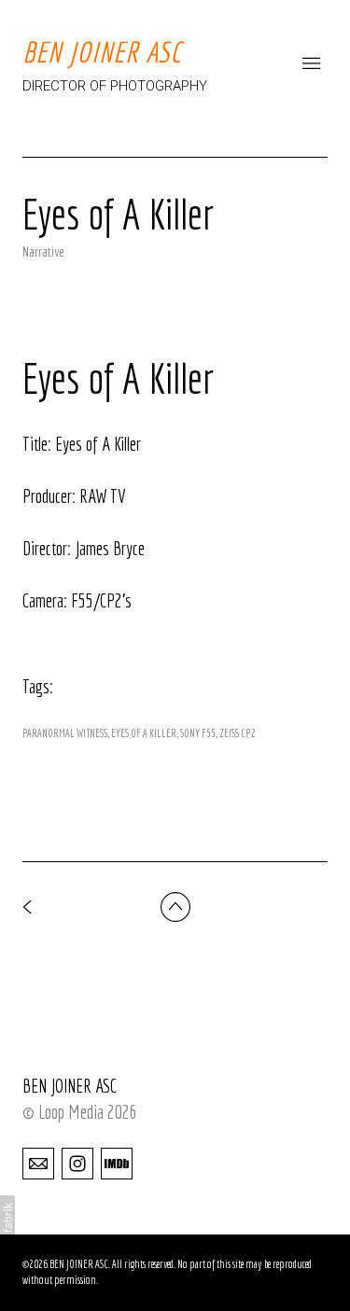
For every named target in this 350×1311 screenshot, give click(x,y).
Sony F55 (198, 733)
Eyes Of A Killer (143, 733)
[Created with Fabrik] (7, 1217)
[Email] (38, 1163)
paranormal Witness (64, 733)
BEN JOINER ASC (69, 1085)
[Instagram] (77, 1163)
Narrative (43, 251)
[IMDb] (117, 1163)
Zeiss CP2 (237, 733)
